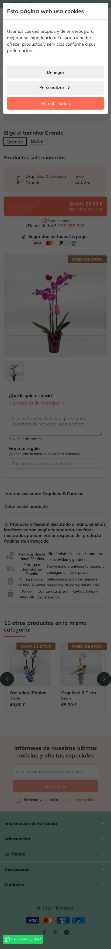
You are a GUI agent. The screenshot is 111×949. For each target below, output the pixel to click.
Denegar (55, 72)
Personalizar (55, 88)
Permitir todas (55, 103)
